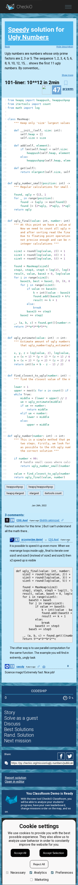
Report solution (15, 778)
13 (12, 666)
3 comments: (14, 515)
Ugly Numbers (28, 37)
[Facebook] (62, 756)
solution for (36, 33)
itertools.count (53, 493)
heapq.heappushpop (41, 486)
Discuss (12, 724)
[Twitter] (70, 756)
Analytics (40, 873)
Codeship (39, 691)
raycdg (20, 666)
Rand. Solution (19, 735)
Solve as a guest (21, 718)
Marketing (42, 880)
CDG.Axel (22, 520)
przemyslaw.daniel (32, 539)
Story (9, 712)
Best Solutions (19, 729)
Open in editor (14, 782)
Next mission (17, 741)
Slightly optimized (50, 520)
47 (17, 540)
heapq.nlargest (15, 493)
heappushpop (15, 486)
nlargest (34, 493)
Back (7, 46)
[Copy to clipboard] (7, 763)
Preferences (64, 873)
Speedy (18, 29)
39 (12, 520)
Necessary (17, 873)
